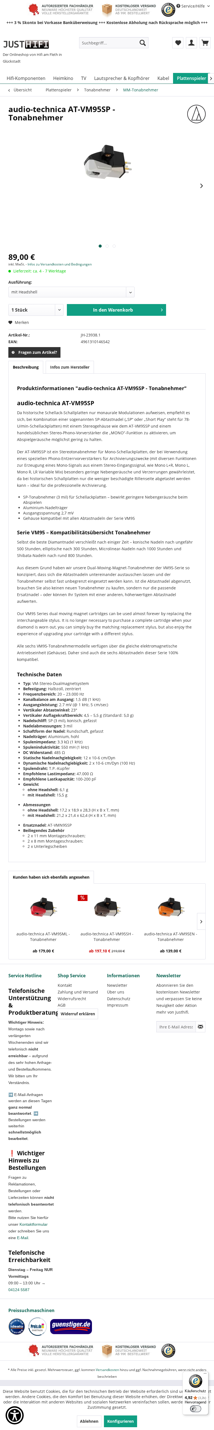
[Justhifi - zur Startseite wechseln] (26, 44)
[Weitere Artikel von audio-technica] (196, 114)
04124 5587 (19, 1289)
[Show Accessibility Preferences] (15, 1415)
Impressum (117, 1005)
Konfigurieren (120, 1421)
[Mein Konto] (191, 42)
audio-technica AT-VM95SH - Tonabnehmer (107, 936)
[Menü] (205, 1374)
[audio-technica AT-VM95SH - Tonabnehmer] (107, 908)
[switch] (195, 1408)
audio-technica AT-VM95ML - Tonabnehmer (43, 936)
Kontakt (65, 985)
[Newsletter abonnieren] (200, 1026)
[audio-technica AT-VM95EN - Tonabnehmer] (171, 908)
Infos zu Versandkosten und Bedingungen (60, 264)
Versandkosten (107, 1369)
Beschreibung (26, 367)
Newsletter (117, 985)
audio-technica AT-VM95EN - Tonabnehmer (170, 936)
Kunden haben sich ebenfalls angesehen (51, 877)
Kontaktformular (34, 1224)
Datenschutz (118, 998)
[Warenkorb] (205, 42)
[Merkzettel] (177, 42)
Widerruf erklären (78, 1013)
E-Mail (22, 1237)
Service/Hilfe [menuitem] (193, 6)
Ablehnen (89, 1421)
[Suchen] (143, 42)
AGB (61, 1005)
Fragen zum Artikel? (37, 352)
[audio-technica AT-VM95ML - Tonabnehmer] (43, 908)
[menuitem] (114, 42)
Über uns (115, 992)
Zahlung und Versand (78, 992)
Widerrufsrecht (72, 998)
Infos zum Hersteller (69, 367)
